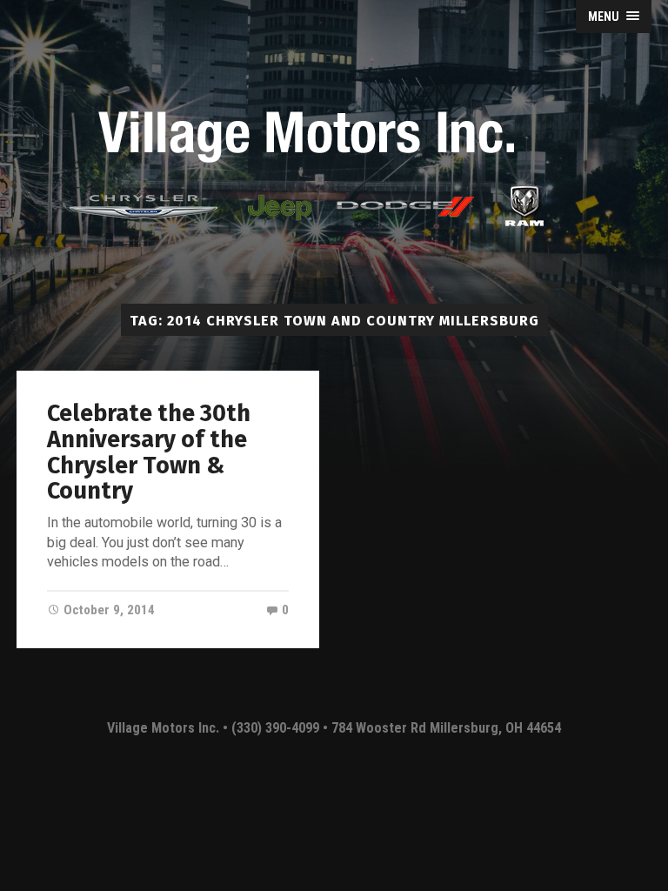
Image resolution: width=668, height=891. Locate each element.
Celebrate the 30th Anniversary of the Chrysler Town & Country (148, 452)
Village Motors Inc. (165, 728)
